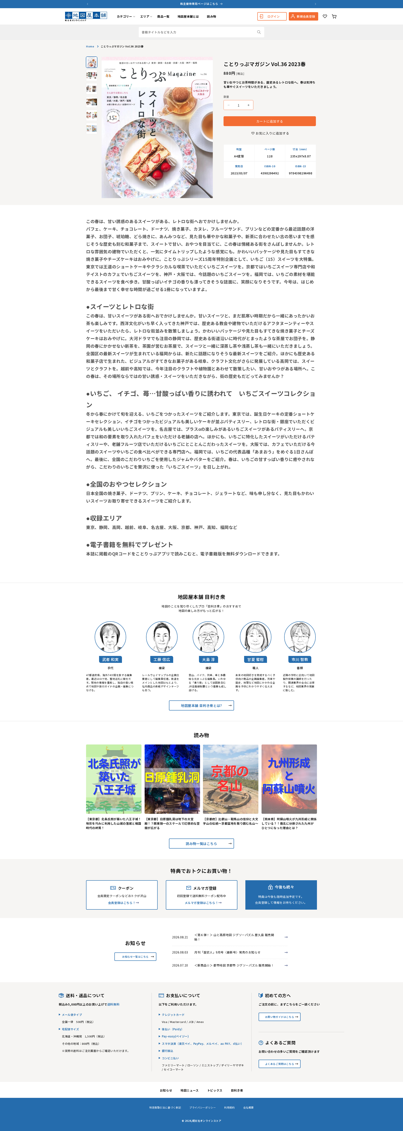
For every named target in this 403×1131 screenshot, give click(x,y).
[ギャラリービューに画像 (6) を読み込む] (91, 128)
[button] (124, 16)
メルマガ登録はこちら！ (202, 902)
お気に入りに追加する (272, 133)
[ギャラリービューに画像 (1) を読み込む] (91, 62)
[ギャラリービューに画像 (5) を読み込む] (91, 115)
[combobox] (201, 32)
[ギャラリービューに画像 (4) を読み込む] (91, 102)
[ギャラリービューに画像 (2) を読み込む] (91, 75)
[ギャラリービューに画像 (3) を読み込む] (91, 88)
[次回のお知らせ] (315, 4)
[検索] (259, 32)
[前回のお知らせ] (87, 4)
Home (90, 46)
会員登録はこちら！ (122, 902)
